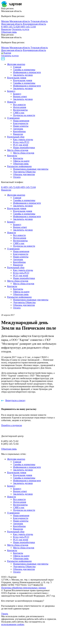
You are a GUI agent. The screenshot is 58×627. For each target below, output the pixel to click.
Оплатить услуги (20, 29)
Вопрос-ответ (20, 96)
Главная (17, 67)
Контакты (12, 155)
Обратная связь (9, 32)
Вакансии (6, 29)
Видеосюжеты (20, 110)
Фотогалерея (19, 107)
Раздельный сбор (15, 136)
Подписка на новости (24, 115)
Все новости (19, 104)
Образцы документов (24, 174)
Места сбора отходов (17, 150)
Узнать (4, 613)
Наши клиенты (20, 126)
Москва (5, 21)
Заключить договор (23, 75)
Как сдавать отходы (23, 139)
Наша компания (21, 120)
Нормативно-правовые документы (30, 169)
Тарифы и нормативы (24, 69)
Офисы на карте (21, 161)
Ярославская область (11, 24)
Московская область (20, 21)
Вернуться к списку (15, 400)
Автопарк (18, 128)
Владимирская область (34, 24)
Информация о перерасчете (27, 72)
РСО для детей (20, 145)
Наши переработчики (24, 147)
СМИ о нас (18, 112)
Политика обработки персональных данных (23, 587)
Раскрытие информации (19, 166)
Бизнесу (11, 91)
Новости (11, 102)
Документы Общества (24, 171)
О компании (13, 118)
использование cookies (12, 624)
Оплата (17, 177)
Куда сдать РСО (21, 142)
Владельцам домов (16, 77)
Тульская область (39, 21)
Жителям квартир (16, 64)
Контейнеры (19, 131)
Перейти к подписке (11, 425)
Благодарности (20, 123)
